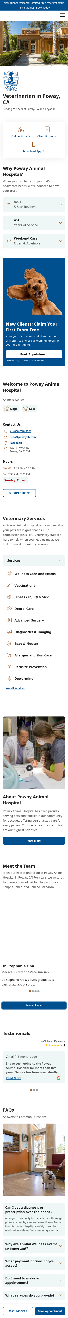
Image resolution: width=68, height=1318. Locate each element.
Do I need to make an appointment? (22, 1280)
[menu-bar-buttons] (62, 15)
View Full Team (34, 1005)
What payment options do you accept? (29, 1263)
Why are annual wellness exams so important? (31, 1246)
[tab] (30, 991)
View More (34, 840)
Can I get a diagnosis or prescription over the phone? (28, 1209)
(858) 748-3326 (18, 1311)
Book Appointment (50, 1311)
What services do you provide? (29, 1295)
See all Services (15, 688)
